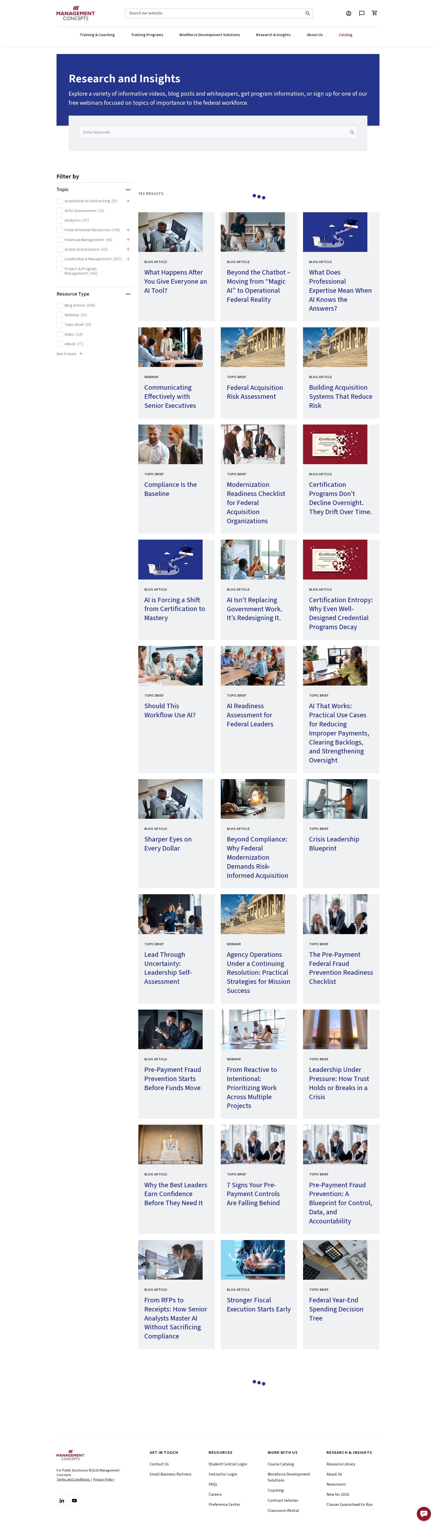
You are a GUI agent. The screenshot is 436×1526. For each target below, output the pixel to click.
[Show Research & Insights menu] (290, 35)
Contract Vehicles (283, 1500)
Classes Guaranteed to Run (349, 1504)
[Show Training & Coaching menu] (115, 35)
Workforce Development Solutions (209, 35)
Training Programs (147, 35)
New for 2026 (337, 1494)
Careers (215, 1494)
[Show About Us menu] (322, 35)
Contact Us (159, 1464)
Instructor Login (223, 1474)
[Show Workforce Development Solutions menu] (240, 35)
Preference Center (224, 1504)
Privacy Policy (103, 1479)
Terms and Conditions (73, 1479)
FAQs (213, 1484)
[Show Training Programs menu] (163, 35)
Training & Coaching (97, 35)
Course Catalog (281, 1464)
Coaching (276, 1490)
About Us (315, 35)
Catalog (345, 35)
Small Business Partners (171, 1474)
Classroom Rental (283, 1510)
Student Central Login (228, 1464)
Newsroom (336, 1484)
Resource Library (340, 1464)
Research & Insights (273, 35)
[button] (424, 1514)
